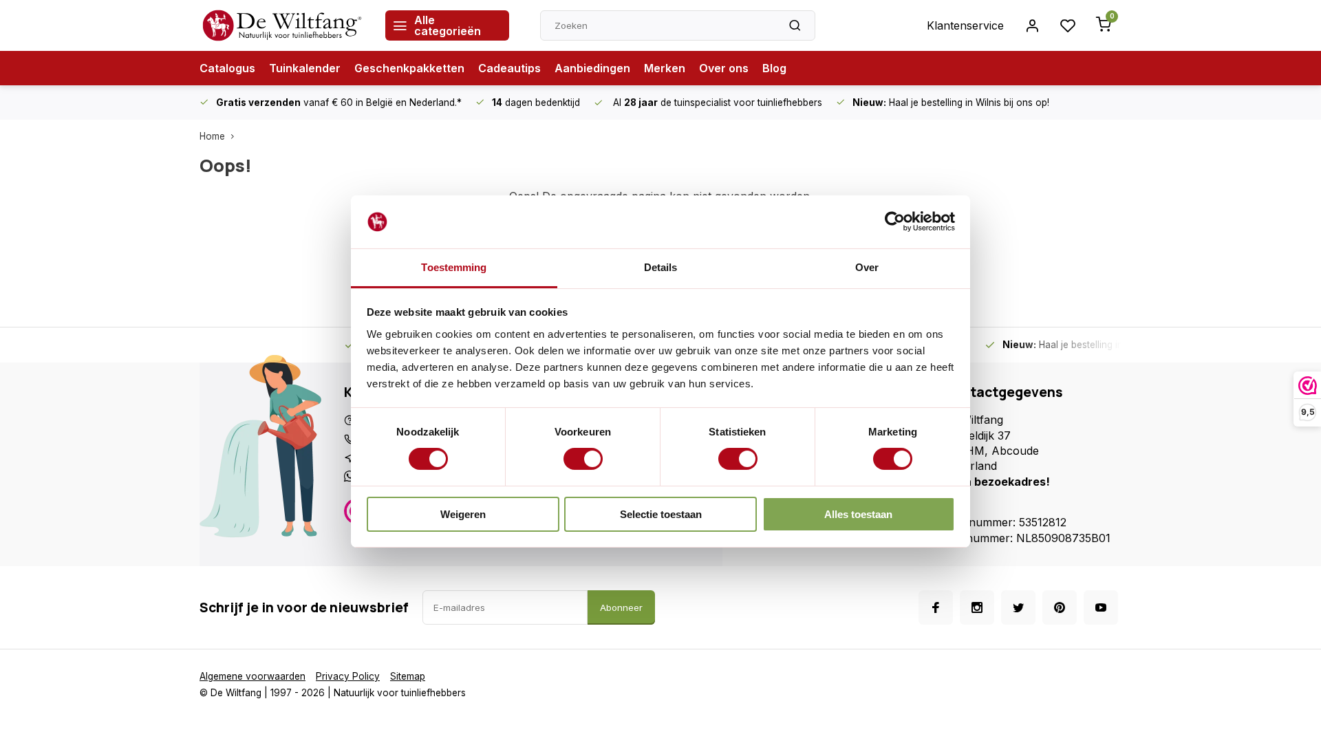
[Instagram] (977, 607)
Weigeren (463, 514)
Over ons (724, 68)
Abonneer (621, 607)
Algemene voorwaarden (252, 676)
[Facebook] (936, 607)
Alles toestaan (858, 514)
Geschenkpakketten (409, 68)
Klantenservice (965, 25)
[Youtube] (1101, 607)
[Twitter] (1018, 607)
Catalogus (227, 68)
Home (212, 136)
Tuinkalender (305, 68)
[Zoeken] (794, 25)
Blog (774, 68)
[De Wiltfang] (282, 25)
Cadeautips (509, 68)
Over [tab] (867, 267)
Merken (664, 68)
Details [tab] (661, 267)
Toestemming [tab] (453, 267)
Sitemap (407, 676)
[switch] (583, 459)
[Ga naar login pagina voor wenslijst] (1068, 25)
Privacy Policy (348, 676)
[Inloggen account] (1032, 25)
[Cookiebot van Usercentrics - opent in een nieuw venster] (895, 221)
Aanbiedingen (592, 68)
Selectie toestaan (661, 514)
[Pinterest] (1059, 607)
